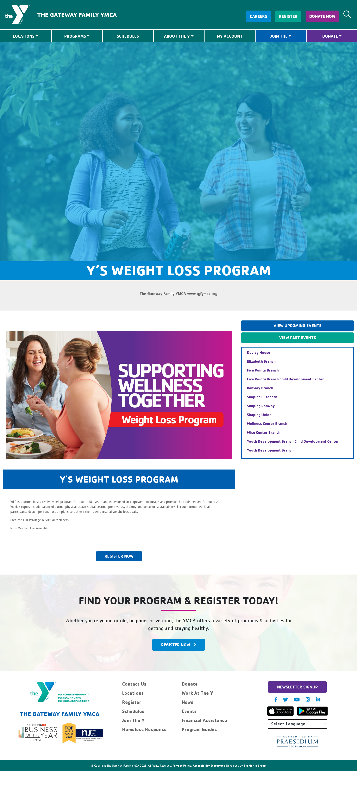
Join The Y (280, 36)
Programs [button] (75, 36)
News (187, 702)
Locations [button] (24, 36)
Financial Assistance (204, 720)
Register (288, 16)
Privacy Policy (182, 765)
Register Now (119, 556)
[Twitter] (285, 700)
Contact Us (134, 684)
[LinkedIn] (318, 700)
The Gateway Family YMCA (77, 14)
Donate (330, 36)
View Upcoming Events (297, 325)
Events (189, 711)
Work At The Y (197, 693)
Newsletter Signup (297, 686)
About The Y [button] (177, 36)
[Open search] (347, 14)
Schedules (128, 36)
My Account (230, 36)
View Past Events (297, 337)
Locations (133, 693)
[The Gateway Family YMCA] (17, 14)
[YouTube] (297, 700)
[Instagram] (308, 700)
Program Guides (199, 729)
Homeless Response (144, 729)
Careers (258, 16)
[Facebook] (276, 700)
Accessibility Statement (209, 765)
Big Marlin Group (255, 765)
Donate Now (322, 16)
